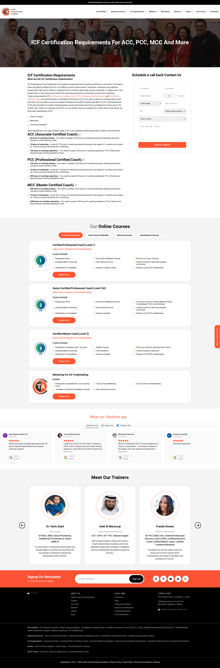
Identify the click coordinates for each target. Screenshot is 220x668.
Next (198, 525)
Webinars (152, 12)
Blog (73, 614)
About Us (177, 12)
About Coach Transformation (83, 597)
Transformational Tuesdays (79, 646)
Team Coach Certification (98, 235)
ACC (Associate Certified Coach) (63, 96)
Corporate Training (51, 641)
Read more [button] (68, 451)
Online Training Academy (70, 627)
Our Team (75, 604)
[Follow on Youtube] (171, 579)
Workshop (165, 12)
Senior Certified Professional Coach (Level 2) (156, 627)
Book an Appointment (58, 652)
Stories (74, 611)
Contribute (214, 12)
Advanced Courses (118, 12)
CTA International (122, 614)
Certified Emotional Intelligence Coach (84, 636)
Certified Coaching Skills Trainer (141, 636)
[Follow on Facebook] (163, 579)
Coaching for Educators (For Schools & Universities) (168, 641)
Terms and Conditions (143, 662)
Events (188, 12)
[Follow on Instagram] (156, 579)
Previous (22, 525)
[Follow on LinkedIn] (178, 579)
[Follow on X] (185, 579)
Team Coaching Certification (55, 636)
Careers (74, 601)
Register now (64, 275)
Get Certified (101, 12)
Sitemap (156, 662)
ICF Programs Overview (48, 627)
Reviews (74, 608)
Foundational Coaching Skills (93, 627)
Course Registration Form (78, 652)
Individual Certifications (124, 608)
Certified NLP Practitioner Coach (114, 636)
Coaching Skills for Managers (102, 641)
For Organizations (137, 12)
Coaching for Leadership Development (130, 641)
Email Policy (128, 662)
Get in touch (200, 12)
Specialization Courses (149, 235)
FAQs (117, 601)
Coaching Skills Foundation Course (74, 641)
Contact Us (119, 597)
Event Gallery (61, 646)
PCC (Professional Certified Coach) (91, 96)
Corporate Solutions (123, 604)
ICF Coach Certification (70, 235)
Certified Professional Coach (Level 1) (121, 627)
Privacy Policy (115, 662)
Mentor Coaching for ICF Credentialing (67, 630)
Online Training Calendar (44, 646)
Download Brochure (123, 611)
